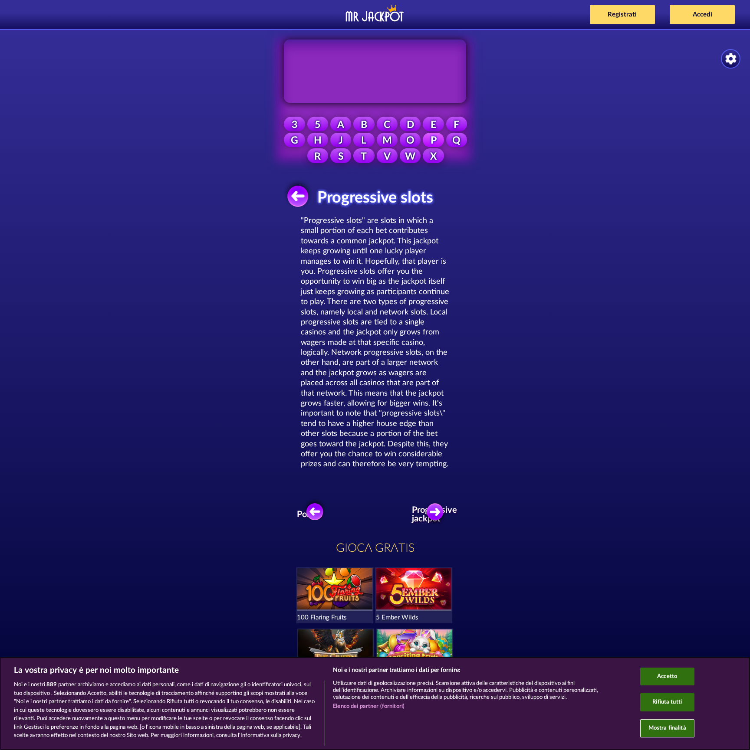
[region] (375, 703)
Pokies (309, 514)
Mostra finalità (667, 728)
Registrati (622, 14)
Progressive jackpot (437, 514)
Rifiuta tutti (667, 702)
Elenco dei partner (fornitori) (369, 706)
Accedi (702, 14)
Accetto (667, 676)
